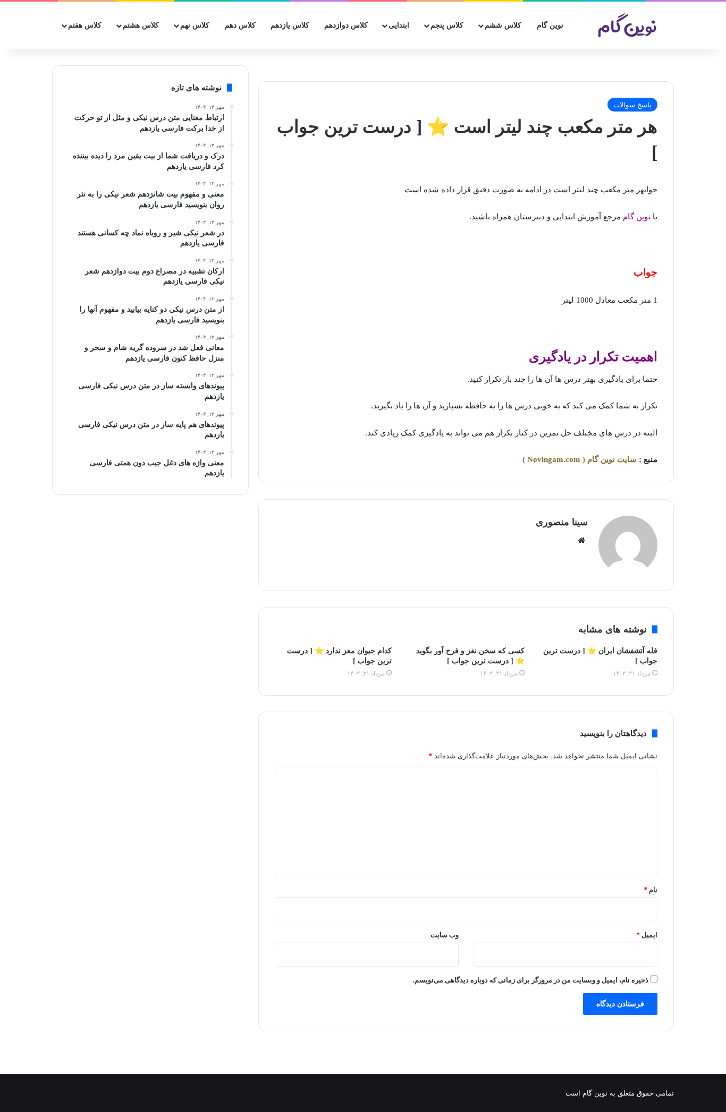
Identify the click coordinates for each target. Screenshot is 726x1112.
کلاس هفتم (85, 25)
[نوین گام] (627, 25)
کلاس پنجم (446, 25)
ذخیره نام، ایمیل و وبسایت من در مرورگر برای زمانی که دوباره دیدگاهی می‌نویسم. (530, 980)
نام (650, 889)
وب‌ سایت (444, 934)
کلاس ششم (503, 25)
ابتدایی (399, 25)
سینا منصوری (562, 522)
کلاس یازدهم (290, 25)
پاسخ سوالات (632, 104)
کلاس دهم (240, 25)
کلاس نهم (194, 25)
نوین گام (550, 25)
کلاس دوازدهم (346, 25)
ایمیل (646, 934)
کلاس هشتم (141, 25)
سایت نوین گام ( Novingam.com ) (579, 459)
